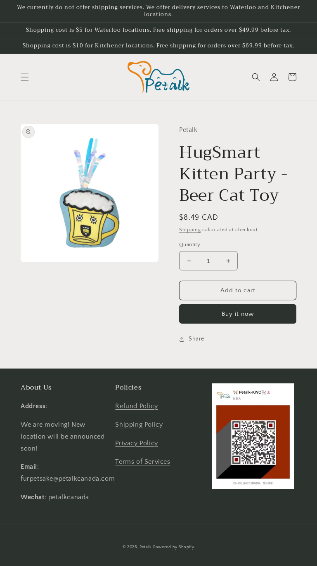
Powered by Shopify (173, 547)
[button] (25, 77)
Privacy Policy (136, 443)
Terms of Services (142, 461)
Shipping (190, 230)
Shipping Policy (139, 424)
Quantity (189, 244)
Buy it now (238, 313)
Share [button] (196, 339)
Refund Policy (136, 406)
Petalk (145, 547)
